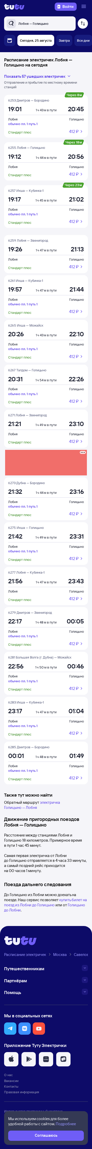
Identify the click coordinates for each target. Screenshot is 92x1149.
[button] (10, 1028)
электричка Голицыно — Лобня (32, 805)
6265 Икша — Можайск (25, 325)
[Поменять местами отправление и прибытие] (83, 23)
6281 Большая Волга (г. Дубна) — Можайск (39, 657)
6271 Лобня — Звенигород (27, 415)
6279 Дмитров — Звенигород (30, 612)
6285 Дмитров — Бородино (28, 747)
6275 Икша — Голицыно (26, 528)
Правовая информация (21, 1092)
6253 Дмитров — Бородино (28, 100)
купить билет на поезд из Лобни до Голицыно (45, 902)
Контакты (11, 1086)
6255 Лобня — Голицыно (26, 148)
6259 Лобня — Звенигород (28, 240)
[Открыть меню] (84, 7)
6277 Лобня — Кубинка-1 (26, 572)
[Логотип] (14, 6)
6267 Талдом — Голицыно (27, 370)
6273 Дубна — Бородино (26, 483)
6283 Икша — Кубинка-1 (26, 702)
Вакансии (11, 1081)
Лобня (13, 119)
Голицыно (76, 119)
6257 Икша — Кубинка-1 (25, 190)
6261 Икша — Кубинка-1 (25, 280)
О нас (8, 1075)
